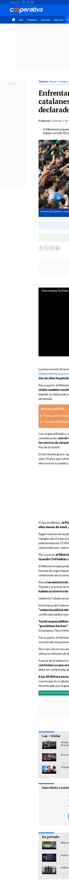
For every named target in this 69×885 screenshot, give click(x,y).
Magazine (32, 20)
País (21, 20)
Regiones (58, 20)
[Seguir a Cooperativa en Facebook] (23, 2)
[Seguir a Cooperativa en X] (28, 2)
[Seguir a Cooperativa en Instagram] (32, 2)
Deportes (45, 20)
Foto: (43, 142)
